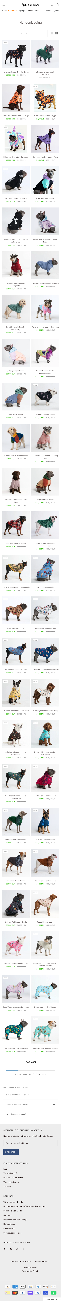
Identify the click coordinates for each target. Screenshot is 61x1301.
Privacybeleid (9, 1228)
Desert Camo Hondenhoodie (45, 881)
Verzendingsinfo (10, 1173)
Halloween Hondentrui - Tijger (45, 116)
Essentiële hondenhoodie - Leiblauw (45, 283)
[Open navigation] (4, 5)
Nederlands (41, 1262)
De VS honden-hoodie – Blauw (16, 670)
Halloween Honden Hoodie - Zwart (16, 72)
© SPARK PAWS (30, 1268)
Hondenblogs (9, 1224)
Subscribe (11, 1152)
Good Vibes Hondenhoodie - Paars (16, 1007)
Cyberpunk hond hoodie (45, 198)
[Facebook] (4, 1249)
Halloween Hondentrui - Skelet (16, 198)
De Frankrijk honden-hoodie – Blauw (45, 670)
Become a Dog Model (12, 1211)
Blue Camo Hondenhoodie (45, 840)
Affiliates (7, 1186)
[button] (52, 1299)
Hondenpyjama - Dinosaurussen (16, 1048)
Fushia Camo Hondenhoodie (45, 796)
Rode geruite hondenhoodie (16, 543)
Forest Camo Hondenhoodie (15, 840)
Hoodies (48, 11)
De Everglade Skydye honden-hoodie (16, 587)
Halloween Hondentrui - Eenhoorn (15, 157)
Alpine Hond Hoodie (15, 415)
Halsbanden (39, 11)
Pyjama (56, 11)
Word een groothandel (13, 1202)
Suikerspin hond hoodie (16, 371)
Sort (23, 33)
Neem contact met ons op (15, 1219)
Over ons (7, 1215)
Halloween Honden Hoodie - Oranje (16, 116)
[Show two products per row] (56, 33)
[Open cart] (57, 4)
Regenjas (22, 11)
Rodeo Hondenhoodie (45, 922)
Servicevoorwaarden (12, 1233)
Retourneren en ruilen (13, 1178)
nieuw (4, 11)
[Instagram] (11, 1249)
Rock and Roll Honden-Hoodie (16, 922)
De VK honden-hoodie (45, 587)
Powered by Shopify (30, 1271)
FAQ (5, 1169)
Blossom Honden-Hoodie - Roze (16, 963)
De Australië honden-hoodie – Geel (16, 711)
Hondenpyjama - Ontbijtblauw (45, 1007)
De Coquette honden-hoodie (45, 415)
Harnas (30, 11)
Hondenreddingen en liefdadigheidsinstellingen (24, 1206)
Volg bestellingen (11, 1182)
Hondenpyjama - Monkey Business (45, 1048)
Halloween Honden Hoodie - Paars (45, 157)
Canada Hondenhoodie (15, 628)
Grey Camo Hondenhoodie (16, 881)
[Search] (52, 5)
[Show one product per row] (52, 33)
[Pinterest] (17, 1249)
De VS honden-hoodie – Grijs (45, 628)
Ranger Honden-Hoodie (45, 500)
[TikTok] (23, 1249)
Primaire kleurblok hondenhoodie (16, 456)
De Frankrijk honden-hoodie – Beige (45, 711)
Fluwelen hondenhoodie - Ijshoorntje (45, 327)
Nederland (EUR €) (20, 1262)
